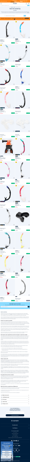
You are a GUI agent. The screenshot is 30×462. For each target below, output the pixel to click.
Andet (7, 456)
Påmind (28, 300)
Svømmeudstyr (7, 453)
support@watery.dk (15, 433)
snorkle (11, 314)
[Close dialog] (12, 442)
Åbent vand (6, 451)
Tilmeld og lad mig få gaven (15, 415)
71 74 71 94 (15, 432)
